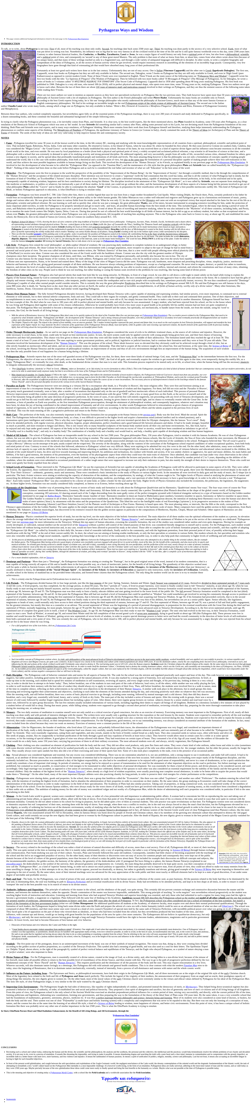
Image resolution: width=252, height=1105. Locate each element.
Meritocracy (14, 917)
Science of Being (220, 346)
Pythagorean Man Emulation (231, 162)
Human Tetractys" (66, 962)
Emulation (126, 1015)
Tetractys (83, 524)
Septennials (11, 1099)
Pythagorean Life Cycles (66, 625)
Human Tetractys (69, 343)
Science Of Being (39, 512)
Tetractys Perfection (76, 881)
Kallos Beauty (54, 496)
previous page (149, 415)
